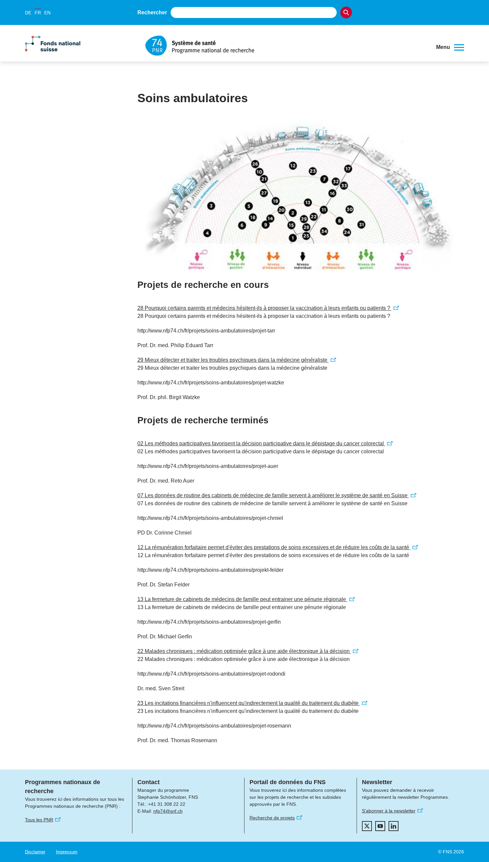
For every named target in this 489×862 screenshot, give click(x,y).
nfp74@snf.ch (168, 811)
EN (47, 12)
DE (28, 12)
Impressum (67, 851)
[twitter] (367, 826)
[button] (450, 47)
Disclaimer (35, 851)
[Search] (346, 12)
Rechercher (152, 12)
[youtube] (380, 826)
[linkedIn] (394, 826)
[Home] (285, 46)
